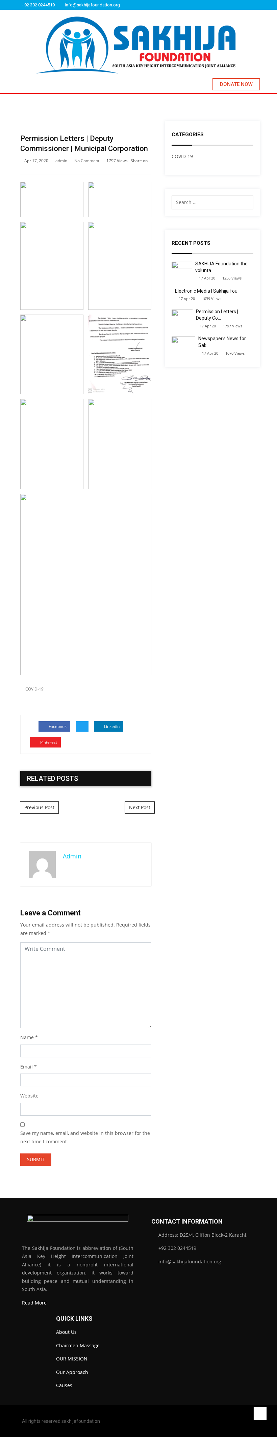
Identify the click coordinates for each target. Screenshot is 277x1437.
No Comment (86, 161)
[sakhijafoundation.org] (136, 45)
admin (61, 161)
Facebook (57, 726)
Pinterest (48, 742)
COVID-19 (34, 689)
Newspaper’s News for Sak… (222, 342)
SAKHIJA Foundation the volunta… (221, 267)
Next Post (139, 807)
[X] (249, 4)
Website (29, 1095)
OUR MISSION (71, 1358)
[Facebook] (232, 4)
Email (26, 1066)
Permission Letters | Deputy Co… (217, 315)
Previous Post (39, 807)
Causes (64, 1385)
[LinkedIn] (241, 4)
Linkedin (111, 726)
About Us (66, 1332)
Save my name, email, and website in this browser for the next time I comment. (85, 1137)
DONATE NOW (236, 84)
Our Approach (72, 1372)
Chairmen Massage (78, 1345)
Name (27, 1037)
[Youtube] (258, 4)
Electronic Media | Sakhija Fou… (208, 291)
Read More (34, 1302)
